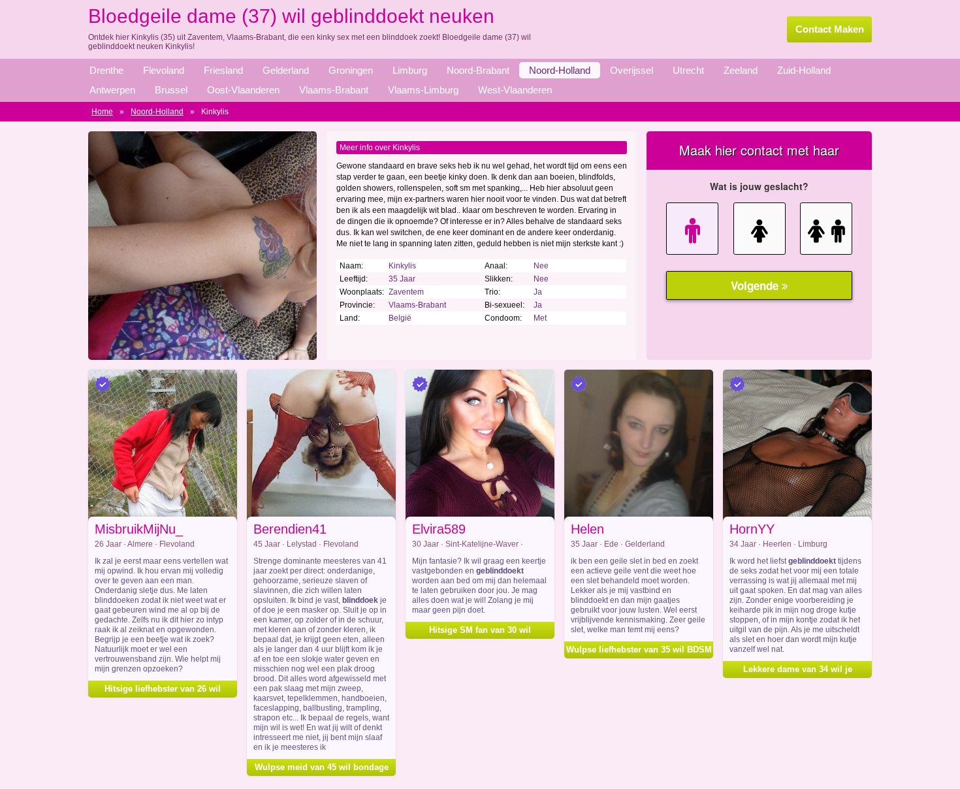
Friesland (223, 70)
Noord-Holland (559, 70)
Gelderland (286, 70)
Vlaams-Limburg (423, 89)
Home (102, 111)
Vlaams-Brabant (333, 89)
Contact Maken (829, 29)
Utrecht (688, 70)
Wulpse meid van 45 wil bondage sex (322, 769)
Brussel (171, 89)
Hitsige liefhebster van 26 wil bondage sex (162, 691)
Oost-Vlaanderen (243, 89)
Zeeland (741, 70)
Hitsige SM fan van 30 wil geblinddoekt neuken (480, 632)
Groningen (350, 70)
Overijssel (631, 70)
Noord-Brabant (478, 70)
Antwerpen (112, 89)
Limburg (409, 70)
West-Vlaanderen (515, 89)
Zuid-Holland (804, 70)
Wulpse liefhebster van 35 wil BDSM (639, 649)
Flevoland (163, 70)
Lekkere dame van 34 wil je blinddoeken (797, 671)
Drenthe (106, 70)
